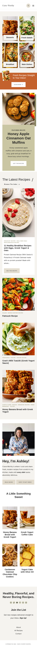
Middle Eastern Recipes (15, 313)
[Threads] (23, 602)
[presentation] (18, 212)
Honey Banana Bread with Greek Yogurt (10, 534)
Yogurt (13, 357)
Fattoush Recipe (10, 316)
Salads (4, 313)
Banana (14, 404)
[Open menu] (33, 5)
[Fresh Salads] (27, 28)
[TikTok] (14, 602)
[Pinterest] (26, 602)
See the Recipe (13, 271)
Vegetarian (6, 357)
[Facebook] (20, 602)
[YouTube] (17, 602)
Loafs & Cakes (6, 404)
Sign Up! (23, 618)
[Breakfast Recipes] (10, 55)
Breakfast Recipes (10, 241)
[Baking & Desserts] (10, 28)
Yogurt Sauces (21, 357)
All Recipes (18, 630)
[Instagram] (11, 602)
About (18, 627)
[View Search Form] (28, 6)
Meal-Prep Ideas (22, 241)
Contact (18, 634)
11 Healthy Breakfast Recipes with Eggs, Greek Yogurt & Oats (17, 247)
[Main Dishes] (27, 55)
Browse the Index (10, 184)
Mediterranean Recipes (11, 242)
